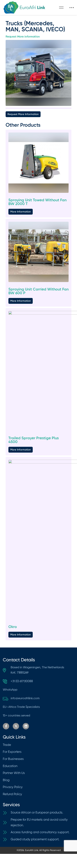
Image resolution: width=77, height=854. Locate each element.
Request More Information (23, 36)
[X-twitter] (16, 726)
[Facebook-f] (6, 726)
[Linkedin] (26, 726)
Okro (12, 627)
